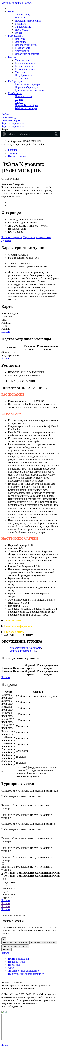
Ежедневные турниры (27, 84)
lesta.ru (5, 952)
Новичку (20, 38)
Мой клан (20, 72)
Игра (11, 11)
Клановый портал (25, 69)
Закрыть (6, 1045)
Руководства (15, 35)
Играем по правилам (27, 53)
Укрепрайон (22, 60)
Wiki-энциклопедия (26, 108)
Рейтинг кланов (24, 66)
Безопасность (22, 47)
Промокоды (21, 29)
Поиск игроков (23, 96)
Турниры (13, 153)
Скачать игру (22, 14)
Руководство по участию (29, 90)
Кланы (12, 56)
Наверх (6, 949)
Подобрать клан (24, 75)
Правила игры (16, 961)
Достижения (22, 50)
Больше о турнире (11, 237)
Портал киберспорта (27, 87)
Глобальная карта (25, 63)
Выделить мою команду (15, 942)
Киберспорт (15, 81)
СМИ (11, 967)
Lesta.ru (28, 2)
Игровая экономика (26, 44)
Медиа (19, 102)
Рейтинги (20, 23)
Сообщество (15, 93)
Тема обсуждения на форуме (24, 647)
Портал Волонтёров (26, 105)
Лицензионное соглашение (23, 970)
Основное (20, 41)
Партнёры (14, 964)
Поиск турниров (17, 156)
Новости (20, 17)
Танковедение (23, 26)
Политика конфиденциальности (26, 973)
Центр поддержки (18, 958)
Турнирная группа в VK (22, 650)
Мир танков (16, 2)
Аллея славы (22, 78)
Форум (19, 99)
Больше (5, 331)
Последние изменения (28, 20)
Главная (12, 149)
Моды (18, 32)
